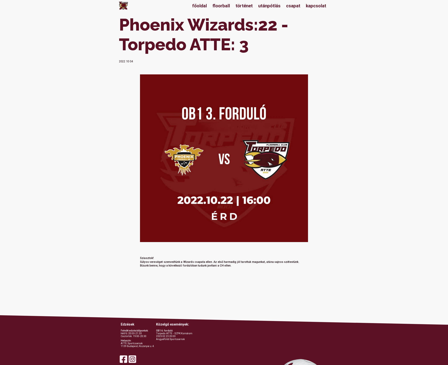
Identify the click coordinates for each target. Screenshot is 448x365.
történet (244, 5)
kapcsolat (316, 5)
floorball (221, 5)
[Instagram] (132, 362)
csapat (293, 5)
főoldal (199, 5)
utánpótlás (269, 5)
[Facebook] (123, 362)
